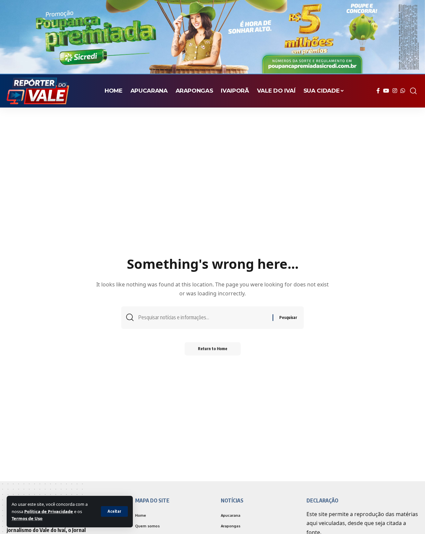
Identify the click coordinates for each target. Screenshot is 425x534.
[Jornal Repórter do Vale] (38, 91)
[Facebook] (378, 90)
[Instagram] (395, 90)
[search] (413, 91)
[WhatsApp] (403, 90)
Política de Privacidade (48, 511)
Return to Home (212, 348)
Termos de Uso (27, 518)
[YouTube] (386, 90)
